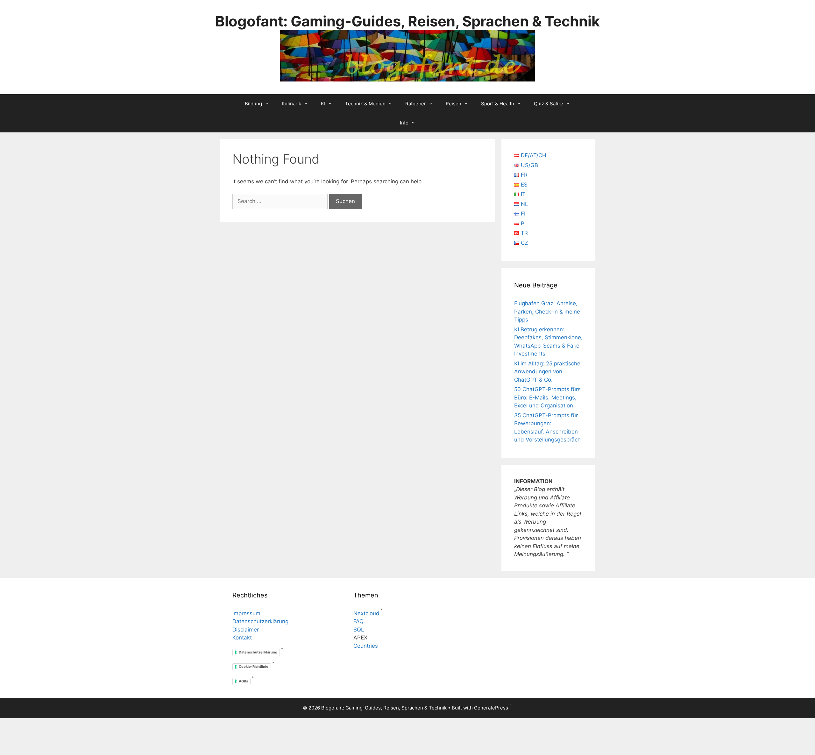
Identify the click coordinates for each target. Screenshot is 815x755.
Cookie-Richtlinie (253, 666)
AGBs (243, 681)
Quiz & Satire (548, 104)
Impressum (246, 613)
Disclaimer (245, 629)
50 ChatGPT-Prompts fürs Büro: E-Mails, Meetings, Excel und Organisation (547, 397)
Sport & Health (497, 104)
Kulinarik (291, 104)
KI (323, 104)
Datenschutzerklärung (260, 621)
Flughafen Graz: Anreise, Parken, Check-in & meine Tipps (547, 311)
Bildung (253, 104)
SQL (358, 629)
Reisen (453, 104)
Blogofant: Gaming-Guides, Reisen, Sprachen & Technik (407, 21)
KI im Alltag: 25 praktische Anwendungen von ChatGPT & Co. (547, 371)
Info (404, 123)
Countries (365, 646)
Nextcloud (366, 613)
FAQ (358, 621)
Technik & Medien (365, 104)
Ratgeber (415, 104)
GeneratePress (491, 708)
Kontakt (242, 637)
